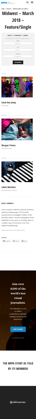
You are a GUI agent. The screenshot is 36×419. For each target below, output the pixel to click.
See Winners (18, 62)
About (10, 35)
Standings (18, 35)
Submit (25, 35)
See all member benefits (18, 338)
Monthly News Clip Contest (20, 9)
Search (27, 2)
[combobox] (18, 43)
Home (2, 9)
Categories (18, 54)
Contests (8, 9)
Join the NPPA (18, 329)
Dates (18, 47)
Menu (32, 2)
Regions (18, 41)
